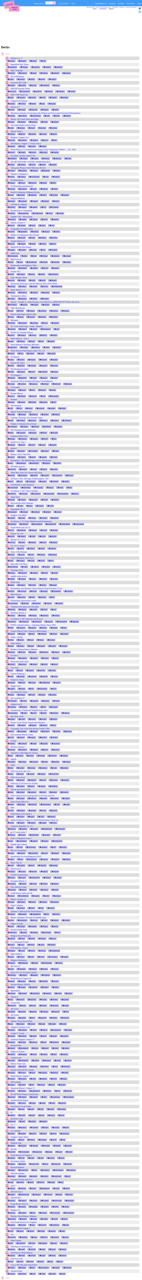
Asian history (16, 643)
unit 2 (13, 1186)
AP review (15, 1009)
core (11, 670)
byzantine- (13, 158)
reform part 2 (16, 869)
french (42, 79)
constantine (32, 847)
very (11, 408)
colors (44, 810)
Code (73, 3)
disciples (45, 298)
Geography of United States (22, 229)
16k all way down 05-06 (20, 789)
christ (11, 506)
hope (11, 768)
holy (33, 390)
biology (25, 67)
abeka (11, 823)
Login (139, 3)
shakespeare (45, 1188)
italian (44, 183)
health (23, 518)
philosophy (55, 396)
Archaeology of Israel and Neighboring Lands (29, 710)
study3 (21, 756)
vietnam (44, 518)
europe (30, 408)
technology (56, 1097)
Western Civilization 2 (19, 174)
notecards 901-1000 (19, 83)
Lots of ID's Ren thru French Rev (24, 1265)
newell (34, 884)
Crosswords (15, 1003)
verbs (43, 97)
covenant (23, 591)
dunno (12, 585)
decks (95, 9)
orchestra (43, 865)
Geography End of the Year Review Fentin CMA (30, 729)
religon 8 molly (17, 924)
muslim (36, 158)
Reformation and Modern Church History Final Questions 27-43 (36, 588)
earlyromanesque (66, 524)
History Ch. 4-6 (17, 534)
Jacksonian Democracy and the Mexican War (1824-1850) (34, 284)
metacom (38, 91)
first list (13, 1149)
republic (24, 829)
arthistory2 (25, 621)
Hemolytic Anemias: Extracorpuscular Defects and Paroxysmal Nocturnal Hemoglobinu (45, 113)
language (23, 1054)
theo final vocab (17, 716)
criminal (56, 1237)
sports (32, 274)
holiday (33, 1121)
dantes (12, 859)
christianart (36, 494)
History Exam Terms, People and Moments (28, 722)
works (34, 1030)
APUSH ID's (16, 1198)
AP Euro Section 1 (18, 747)
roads (61, 487)
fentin (11, 731)
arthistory (12, 494)
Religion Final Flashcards (21, 936)
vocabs (31, 756)
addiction (45, 652)
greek (11, 816)
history (12, 109)
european (54, 250)
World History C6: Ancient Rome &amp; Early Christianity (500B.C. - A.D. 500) (43, 149)
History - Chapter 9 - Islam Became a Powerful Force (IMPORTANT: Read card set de (45, 302)
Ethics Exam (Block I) (19, 802)
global (12, 451)
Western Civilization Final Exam (23, 424)
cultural (33, 628)
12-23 (11, 737)
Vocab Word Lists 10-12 (20, 527)
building (62, 1109)
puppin (13, 759)
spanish (23, 85)
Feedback (121, 3)
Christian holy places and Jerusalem (25, 607)
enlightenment (39, 213)
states (22, 945)
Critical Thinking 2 (18, 674)
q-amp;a (45, 859)
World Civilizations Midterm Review (25, 192)
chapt (11, 908)
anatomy (56, 73)
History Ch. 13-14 (18, 540)
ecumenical (58, 475)
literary (44, 335)
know (31, 640)
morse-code (55, 774)
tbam (11, 774)
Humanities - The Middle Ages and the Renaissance (31, 460)
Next (7, 54)
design (23, 1115)
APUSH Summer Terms (20, 89)
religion (12, 61)
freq (11, 756)
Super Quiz (15, 497)
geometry (34, 122)
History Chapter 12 (18, 899)
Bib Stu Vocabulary (18, 850)
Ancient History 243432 (20, 984)
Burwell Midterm (17, 1167)
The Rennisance (17, 180)
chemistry (44, 372)
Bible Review (16, 594)
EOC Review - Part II (19, 948)
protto (11, 920)
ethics (11, 804)
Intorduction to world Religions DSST (26, 856)
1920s (11, 365)
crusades (12, 390)
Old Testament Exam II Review (23, 430)
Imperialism (15, 991)
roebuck (12, 664)
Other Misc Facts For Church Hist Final (26, 473)
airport (33, 103)
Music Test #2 (16, 863)
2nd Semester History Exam (22, 735)
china (11, 640)
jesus (30, 506)
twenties (23, 384)
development (69, 1097)
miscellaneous (14, 256)
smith (33, 238)
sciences (43, 1225)
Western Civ (15, 1210)
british (59, 993)
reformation (57, 591)
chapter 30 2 (15, 271)
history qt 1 (15, 107)
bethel (12, 853)
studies (32, 1231)
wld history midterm (19, 204)
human (54, 1036)
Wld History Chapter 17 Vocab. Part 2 (26, 143)
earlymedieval (38, 524)
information (54, 274)
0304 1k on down (18, 777)
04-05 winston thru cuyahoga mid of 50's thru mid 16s (32, 796)
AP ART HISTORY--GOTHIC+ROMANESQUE (30, 162)
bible (25, 256)
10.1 (12, 1234)
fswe (65, 628)
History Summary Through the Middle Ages (28, 917)
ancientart (13, 524)
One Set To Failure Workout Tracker (103, 7)
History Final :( (17, 131)
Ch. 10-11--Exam (18, 546)
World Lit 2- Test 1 (18, 442)
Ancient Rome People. (20, 1100)
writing (23, 615)
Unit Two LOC (17, 1259)
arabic (32, 79)
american (34, 384)
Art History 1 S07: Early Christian (24, 491)
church (34, 61)
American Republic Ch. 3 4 (22, 826)
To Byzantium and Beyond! (22, 186)
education (55, 1042)
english (53, 103)
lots (22, 353)
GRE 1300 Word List (19, 95)
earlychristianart (64, 494)
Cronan (14, 741)
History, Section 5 (18, 223)
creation (22, 597)
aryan (11, 195)
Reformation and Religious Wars (23, 265)
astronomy (66, 1133)
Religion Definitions (19, 960)
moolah (21, 768)
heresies (70, 475)
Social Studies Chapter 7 (20, 1228)
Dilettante (14, 320)
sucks (20, 670)
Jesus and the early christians (22, 503)
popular (66, 999)
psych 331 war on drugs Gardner (24, 972)
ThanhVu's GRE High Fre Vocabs (24, 753)
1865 (11, 628)
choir (32, 865)
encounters (27, 487)
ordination (68, 420)
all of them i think (18, 1161)
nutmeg (12, 414)
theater (52, 1115)
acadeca (12, 877)
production (36, 993)
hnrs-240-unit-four (15, 567)
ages (11, 463)
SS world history (17, 76)
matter (33, 244)
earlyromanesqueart (81, 524)
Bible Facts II (16, 259)
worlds (64, 1024)
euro (20, 408)
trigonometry (35, 1091)
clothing (45, 1011)
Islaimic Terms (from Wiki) (21, 1021)
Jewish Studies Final (19, 930)
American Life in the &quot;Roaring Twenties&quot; (32, 381)
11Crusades (15, 387)
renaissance (35, 463)
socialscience (35, 877)
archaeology (13, 713)
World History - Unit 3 (20, 338)
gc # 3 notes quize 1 (19, 832)
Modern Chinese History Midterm (24, 649)
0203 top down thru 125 (20, 771)
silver (66, 1237)
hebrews (65, 1054)
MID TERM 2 (16, 954)
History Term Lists (18, 1064)
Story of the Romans (19, 552)
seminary (69, 591)
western (25, 426)
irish (44, 61)
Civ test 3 (14, 655)
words (33, 1005)
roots (11, 311)
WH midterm (16, 1082)
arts (33, 1085)
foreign (55, 628)
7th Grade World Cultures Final (23, 125)
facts (34, 256)
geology (67, 73)
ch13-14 (12, 542)
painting (54, 865)
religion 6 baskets (18, 1052)
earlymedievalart (52, 524)
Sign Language (17, 70)
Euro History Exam (18, 887)
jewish (24, 932)
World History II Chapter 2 (21, 814)
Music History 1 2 (18, 290)
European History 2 (18, 881)
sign (51, 1261)
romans (23, 152)
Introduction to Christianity (21, 210)
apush (11, 274)
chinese (12, 652)
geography (24, 231)
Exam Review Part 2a (19, 1204)
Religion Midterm (18, 198)
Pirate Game (121, 7)
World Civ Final (17, 680)
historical (12, 469)
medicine (36, 67)
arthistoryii (38, 621)
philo (11, 676)
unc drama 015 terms (19, 692)
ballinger (22, 969)
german (44, 579)
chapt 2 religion (17, 905)
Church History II (18, 241)
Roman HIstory (17, 393)
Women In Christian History (22, 332)
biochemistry (36, 116)
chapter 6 (14, 997)
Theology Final (17, 570)
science (33, 518)
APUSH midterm (17, 1173)
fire (62, 1182)
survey (12, 597)
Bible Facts (15, 253)
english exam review (19, 576)
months (73, 91)
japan (31, 646)
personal (23, 993)
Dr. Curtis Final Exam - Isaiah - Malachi (26, 326)
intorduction (32, 859)
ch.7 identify (16, 1131)
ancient (12, 475)
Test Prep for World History (22, 1247)
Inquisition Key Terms (19, 64)
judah (44, 713)
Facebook (112, 3)
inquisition (13, 67)
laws (58, 932)
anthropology (48, 963)
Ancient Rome (16, 1271)
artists (11, 359)
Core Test (14, 668)
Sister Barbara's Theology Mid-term (25, 345)
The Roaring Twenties (19, 369)
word (33, 1072)
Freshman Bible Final (19, 436)
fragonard (75, 621)
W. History (15, 357)
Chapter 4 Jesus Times (19, 1137)
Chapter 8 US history (19, 101)
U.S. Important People (19, 942)
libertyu (44, 420)
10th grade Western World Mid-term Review (28, 168)
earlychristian (50, 494)
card (11, 841)
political (65, 1036)
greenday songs (17, 1119)
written (45, 1030)
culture (44, 628)
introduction (24, 213)
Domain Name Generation (131, 7)
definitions (13, 932)
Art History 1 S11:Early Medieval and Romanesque (31, 521)
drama (11, 695)
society (34, 85)
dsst (21, 859)
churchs (61, 213)
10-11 (11, 548)
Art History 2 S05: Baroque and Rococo (27, 619)
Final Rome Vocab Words (21, 1106)
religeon (56, 859)
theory (57, 85)
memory (55, 420)
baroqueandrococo (64, 621)
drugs (34, 73)
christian (22, 420)
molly (11, 926)
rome (32, 554)
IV (12, 1112)
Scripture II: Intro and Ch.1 (21, 1179)
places (54, 134)
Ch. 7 (13, 1125)
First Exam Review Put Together (24, 1222)
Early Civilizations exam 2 (21, 838)
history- (12, 152)
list (55, 439)
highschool (13, 347)
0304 (13, 765)
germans (47, 835)
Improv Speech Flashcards (21, 412)
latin (54, 183)
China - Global (16, 637)
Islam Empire (16, 1240)
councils (46, 475)
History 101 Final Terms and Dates (24, 119)
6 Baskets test (16, 1058)
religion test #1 (16, 704)
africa (53, 244)
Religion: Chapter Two (20, 137)
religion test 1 (16, 686)
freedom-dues (26, 91)
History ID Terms (18, 363)
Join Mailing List (100, 3)
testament (22, 433)
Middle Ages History (19, 844)
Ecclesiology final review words (23, 601)
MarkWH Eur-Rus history (21, 247)
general (53, 408)
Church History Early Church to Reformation (29, 631)
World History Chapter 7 (20, 1076)
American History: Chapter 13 (23, 1088)
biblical (22, 853)
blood (45, 439)
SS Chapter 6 (16, 375)
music (11, 865)
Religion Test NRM (18, 515)
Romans (14, 399)
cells (48, 116)
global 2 (14, 448)
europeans (55, 207)
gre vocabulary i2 (18, 698)
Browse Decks (39, 3)
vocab (23, 146)
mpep (11, 97)
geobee (12, 231)
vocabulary (34, 451)
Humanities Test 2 (18, 509)
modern (45, 591)
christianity (103, 9)
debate (46, 1048)
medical (54, 97)
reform (12, 902)
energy (54, 585)
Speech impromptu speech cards (23, 314)
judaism (46, 201)
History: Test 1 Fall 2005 (21, 454)
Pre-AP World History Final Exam (24, 1094)
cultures (53, 79)
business (12, 993)
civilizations (22, 841)
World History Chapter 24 (21, 978)
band (23, 1121)
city (43, 103)
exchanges (40, 487)
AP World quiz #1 (18, 466)
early (21, 506)
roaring (12, 384)
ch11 (11, 481)
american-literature (26, 1194)
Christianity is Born (18, 296)
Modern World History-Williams (23, 1216)
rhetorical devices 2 (18, 613)
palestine (55, 713)
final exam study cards (19, 661)
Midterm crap (16, 1143)
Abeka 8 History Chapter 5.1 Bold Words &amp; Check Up (34, 820)
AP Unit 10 (15, 966)
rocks (45, 323)
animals (34, 207)
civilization (13, 426)
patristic (65, 634)
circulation (46, 85)
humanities (22, 463)
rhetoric (12, 615)
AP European (16, 405)
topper (21, 774)
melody (23, 238)
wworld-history (25, 896)
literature (12, 219)
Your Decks (131, 3)
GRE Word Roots (18, 308)
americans (72, 1170)
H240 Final (15, 582)
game (66, 1225)
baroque (50, 621)
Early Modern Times (19, 278)
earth (41, 1109)
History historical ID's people (22, 1070)
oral (64, 1140)
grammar (59, 67)
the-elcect (12, 91)
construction (56, 1030)
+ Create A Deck (63, 3)
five (54, 847)
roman (22, 554)
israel (34, 713)
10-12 (11, 530)
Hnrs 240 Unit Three (19, 564)
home (35, 1237)
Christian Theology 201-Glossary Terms (27, 418)
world (56, 1048)
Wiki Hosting (115, 7)
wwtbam (12, 762)
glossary (33, 420)
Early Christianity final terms (22, 558)
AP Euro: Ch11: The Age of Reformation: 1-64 (29, 479)
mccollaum (13, 305)
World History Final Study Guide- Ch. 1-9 (27, 351)
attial (20, 847)
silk (70, 487)
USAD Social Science (19, 875)
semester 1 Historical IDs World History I (27, 911)
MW (12, 808)
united (32, 945)
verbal (21, 311)
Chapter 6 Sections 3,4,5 (20, 1027)
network (34, 871)
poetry (33, 579)
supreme (23, 61)
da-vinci (33, 183)
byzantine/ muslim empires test (23, 156)
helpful (63, 408)
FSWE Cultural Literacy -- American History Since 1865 (33, 625)
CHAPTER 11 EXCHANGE (22, 485)
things (41, 640)
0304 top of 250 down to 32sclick (24, 783)
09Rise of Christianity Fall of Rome (25, 235)
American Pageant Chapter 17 (22, 1039)
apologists (24, 475)
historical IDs (16, 1045)
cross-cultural (14, 487)
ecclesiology (13, 603)
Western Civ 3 (16, 58)
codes (11, 79)
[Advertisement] (65, 26)
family (55, 335)
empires (25, 158)
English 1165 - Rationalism (21, 217)
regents (22, 451)
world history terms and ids (21, 893)
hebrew (35, 298)
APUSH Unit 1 (17, 1192)
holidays (54, 317)
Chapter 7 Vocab (17, 1033)
